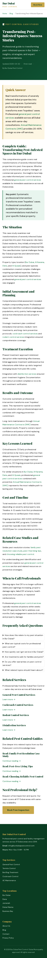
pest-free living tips (32, 551)
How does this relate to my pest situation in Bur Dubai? (23, 637)
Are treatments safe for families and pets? (24, 657)
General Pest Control (11, 864)
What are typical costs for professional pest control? (22, 645)
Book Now (37, 5)
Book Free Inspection (18, 810)
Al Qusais (16, 265)
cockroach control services (25, 333)
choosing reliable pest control (20, 554)
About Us (6, 926)
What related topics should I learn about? (24, 670)
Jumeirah (6, 903)
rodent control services (13, 337)
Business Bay (8, 911)
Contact (6, 934)
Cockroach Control (10, 876)
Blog (4, 930)
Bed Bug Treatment (10, 872)
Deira (5, 265)
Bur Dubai (10, 5)
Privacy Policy (8, 938)
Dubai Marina (8, 907)
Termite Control (9, 868)
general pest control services (27, 180)
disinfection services (27, 374)
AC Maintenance (9, 880)
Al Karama (39, 262)
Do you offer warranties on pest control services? (22, 663)
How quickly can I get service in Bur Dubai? (24, 652)
